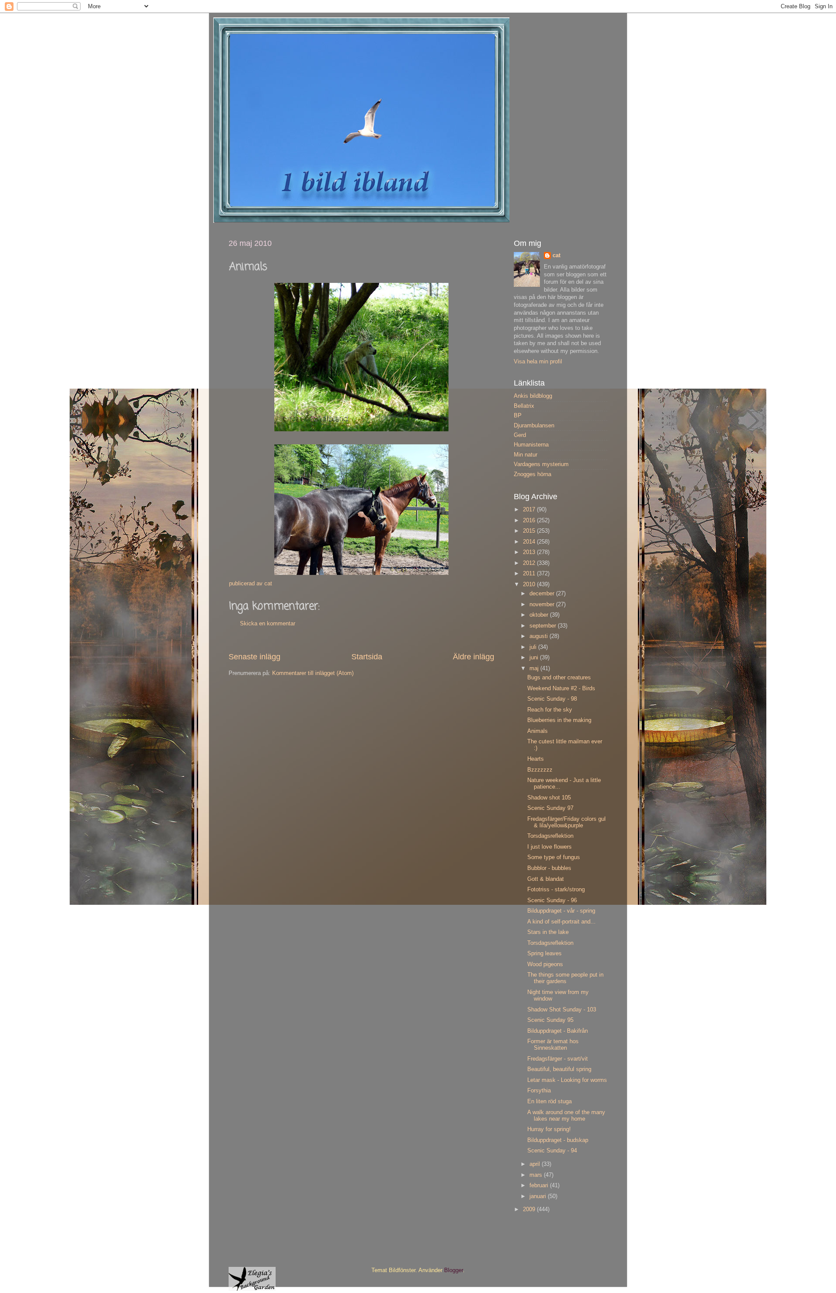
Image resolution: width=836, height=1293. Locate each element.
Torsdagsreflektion (550, 836)
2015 (530, 531)
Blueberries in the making (559, 720)
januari (538, 1196)
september (543, 626)
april (535, 1164)
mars (536, 1175)
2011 (530, 574)
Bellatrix (524, 406)
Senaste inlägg (254, 656)
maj (534, 668)
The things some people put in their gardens (565, 978)
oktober (539, 615)
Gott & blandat (545, 879)
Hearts (535, 759)
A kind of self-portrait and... (561, 922)
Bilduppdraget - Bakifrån (557, 1031)
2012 (530, 563)
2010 (530, 584)
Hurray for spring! (549, 1129)
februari (539, 1185)
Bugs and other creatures (559, 678)
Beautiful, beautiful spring (559, 1069)
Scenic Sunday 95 (550, 1020)
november (542, 604)
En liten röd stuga (549, 1101)
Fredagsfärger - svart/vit (557, 1059)
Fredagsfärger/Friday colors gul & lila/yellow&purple (566, 822)
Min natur (525, 455)
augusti (539, 636)
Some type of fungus (553, 857)
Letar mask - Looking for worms (567, 1080)
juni (534, 658)
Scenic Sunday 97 (550, 808)
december (542, 594)
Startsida (366, 656)
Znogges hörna (532, 474)
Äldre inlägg (473, 656)
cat (556, 255)
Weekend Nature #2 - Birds (561, 688)
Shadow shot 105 (549, 798)
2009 (530, 1209)
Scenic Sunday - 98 (552, 699)
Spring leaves (544, 953)
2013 (530, 552)
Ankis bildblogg (533, 396)
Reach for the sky (549, 710)
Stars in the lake (548, 932)
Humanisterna (531, 445)
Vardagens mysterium (541, 464)
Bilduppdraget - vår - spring (561, 911)
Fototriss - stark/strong (556, 890)
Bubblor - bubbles (549, 868)
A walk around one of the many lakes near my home (566, 1115)
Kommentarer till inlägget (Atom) (313, 673)
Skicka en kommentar (267, 624)
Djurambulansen (534, 426)
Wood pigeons (545, 964)
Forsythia (539, 1091)
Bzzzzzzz (540, 770)
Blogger (453, 1270)
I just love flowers (549, 847)
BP (518, 416)
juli (533, 647)
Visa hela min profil (538, 362)
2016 (530, 520)
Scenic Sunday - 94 (552, 1151)
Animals (537, 731)
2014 (530, 542)
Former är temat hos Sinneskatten (553, 1044)
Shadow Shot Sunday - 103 (561, 1010)
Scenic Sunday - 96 (552, 900)
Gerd (520, 435)
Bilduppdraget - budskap (557, 1140)
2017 (530, 510)
